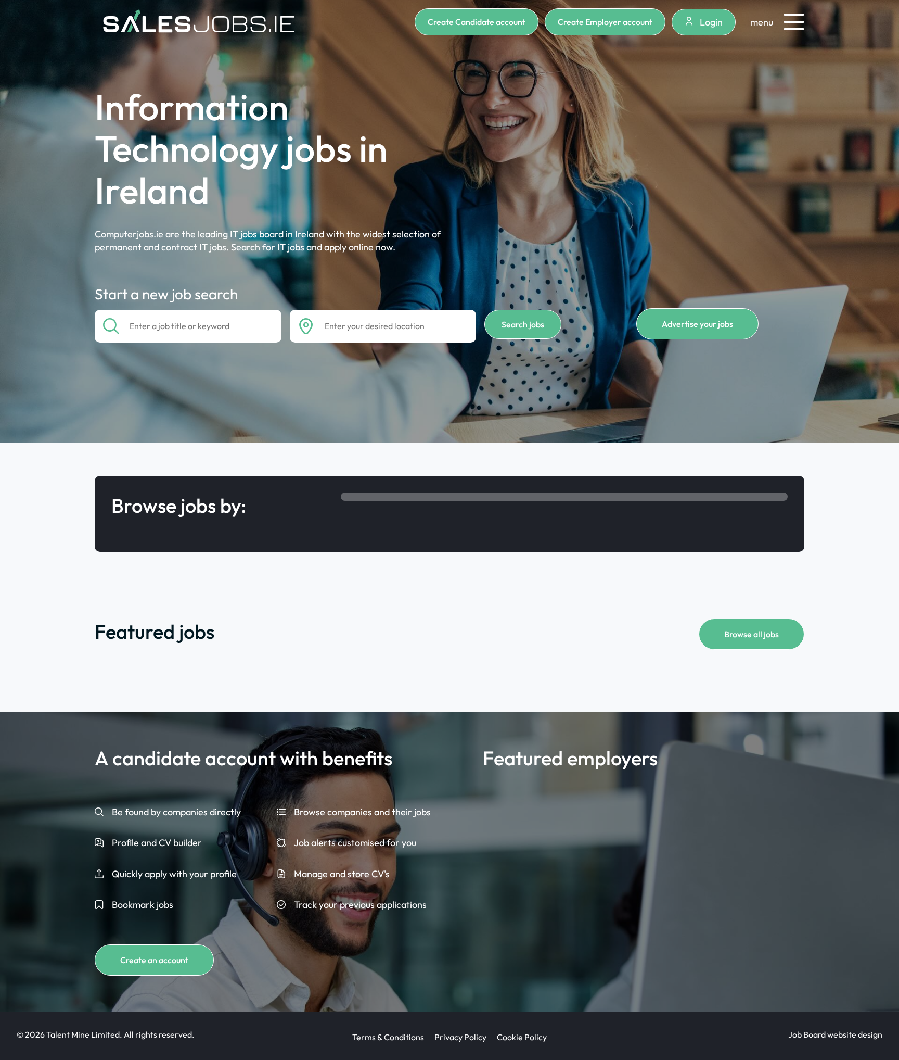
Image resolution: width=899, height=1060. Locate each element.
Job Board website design (835, 1034)
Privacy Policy (460, 1037)
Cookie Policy (522, 1037)
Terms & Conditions (388, 1037)
